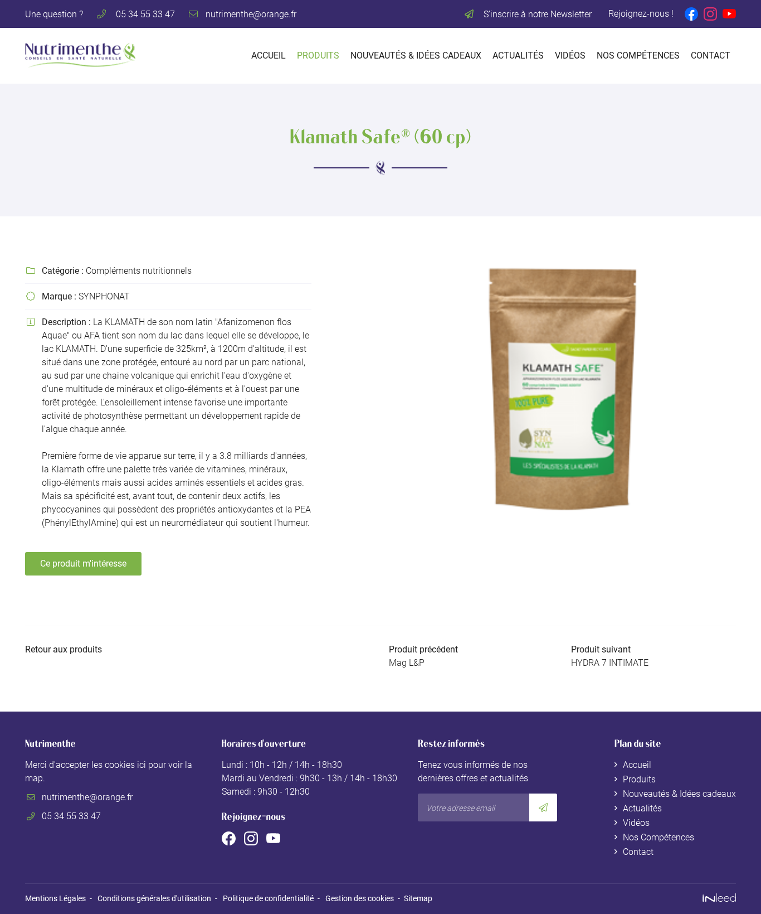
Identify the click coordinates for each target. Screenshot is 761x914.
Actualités (518, 55)
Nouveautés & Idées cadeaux (415, 55)
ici (141, 765)
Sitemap (418, 898)
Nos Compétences (638, 55)
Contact (710, 55)
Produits (318, 55)
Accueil (268, 55)
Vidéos (570, 55)
